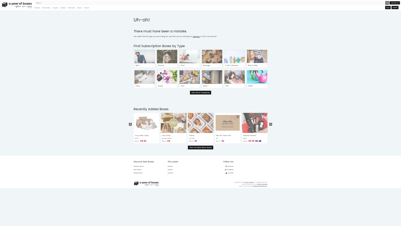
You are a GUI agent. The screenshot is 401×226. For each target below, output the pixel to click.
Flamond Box (247, 135)
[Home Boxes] (145, 77)
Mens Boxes (138, 169)
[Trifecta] (173, 123)
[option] (146, 128)
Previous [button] (130, 124)
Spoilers (63, 8)
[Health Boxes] (257, 77)
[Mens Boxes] (145, 56)
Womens (161, 65)
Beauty (160, 86)
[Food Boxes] (190, 77)
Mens (137, 65)
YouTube (230, 173)
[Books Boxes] (212, 77)
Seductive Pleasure (222, 135)
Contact (86, 8)
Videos (79, 8)
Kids (226, 86)
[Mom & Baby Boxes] (257, 56)
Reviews (170, 166)
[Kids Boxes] (234, 77)
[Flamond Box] (255, 123)
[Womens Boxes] (167, 56)
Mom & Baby (253, 65)
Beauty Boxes (138, 173)
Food (182, 86)
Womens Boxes (139, 166)
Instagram (230, 169)
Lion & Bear (139, 135)
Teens (183, 65)
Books (205, 86)
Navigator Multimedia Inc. (260, 186)
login (388, 7)
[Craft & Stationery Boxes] (234, 56)
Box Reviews (46, 8)
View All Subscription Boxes (200, 147)
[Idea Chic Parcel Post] (200, 123)
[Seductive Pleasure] (227, 123)
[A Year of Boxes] (146, 183)
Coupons (55, 8)
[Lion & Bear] (146, 123)
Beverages (206, 65)
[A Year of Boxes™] (17, 5)
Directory (37, 8)
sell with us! (394, 3)
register (395, 7)
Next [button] (270, 124)
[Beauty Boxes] (167, 77)
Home (138, 86)
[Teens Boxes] (190, 56)
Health (250, 86)
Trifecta (164, 135)
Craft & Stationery (231, 65)
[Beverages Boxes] (212, 56)
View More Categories (200, 92)
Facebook (230, 166)
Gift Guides (71, 8)
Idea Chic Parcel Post (196, 135)
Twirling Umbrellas (262, 184)
